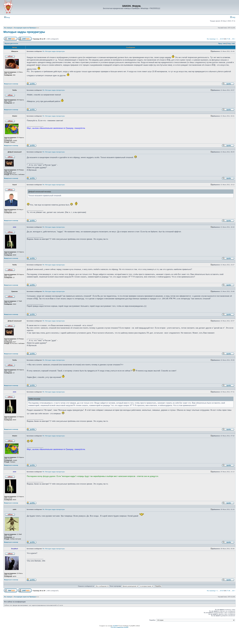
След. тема (231, 43)
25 (223, 39)
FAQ (233, 17)
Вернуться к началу (11, 84)
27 (227, 39)
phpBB (115, 625)
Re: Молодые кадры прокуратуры (54, 51)
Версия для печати (11, 43)
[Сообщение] (211, 51)
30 (233, 39)
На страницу (211, 39)
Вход (8, 17)
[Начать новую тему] (10, 40)
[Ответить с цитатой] (228, 84)
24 (221, 39)
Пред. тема (222, 43)
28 (229, 39)
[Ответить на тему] (25, 40)
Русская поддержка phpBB (119, 627)
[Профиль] (31, 84)
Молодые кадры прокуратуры (24, 31)
